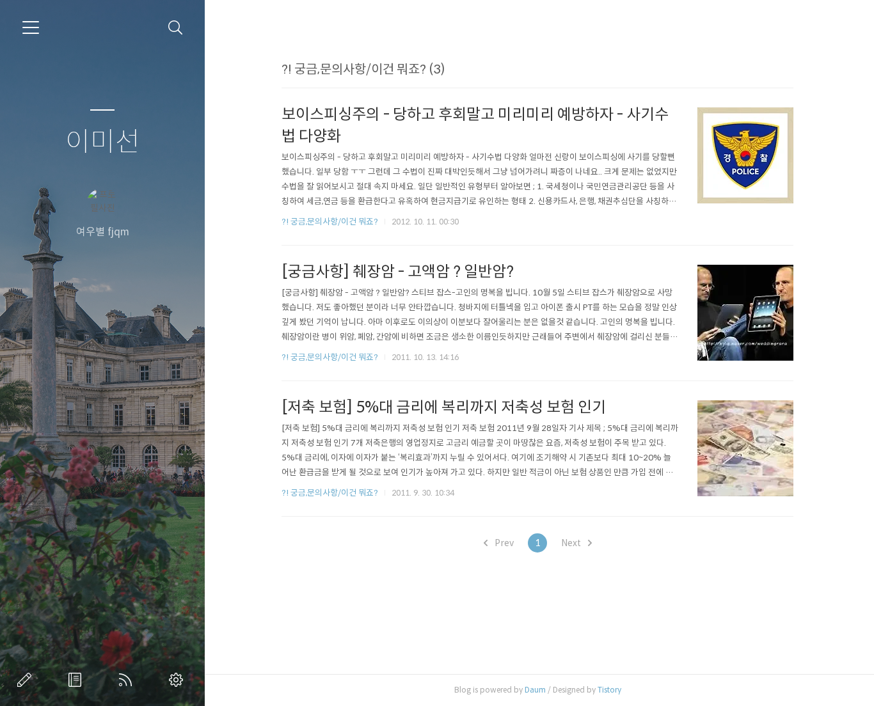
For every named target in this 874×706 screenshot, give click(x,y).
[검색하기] (175, 27)
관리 (178, 680)
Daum (535, 689)
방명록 (77, 680)
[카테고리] (30, 27)
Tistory (609, 689)
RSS (128, 680)
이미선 (102, 142)
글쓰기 (27, 680)
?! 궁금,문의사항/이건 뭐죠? (330, 221)
